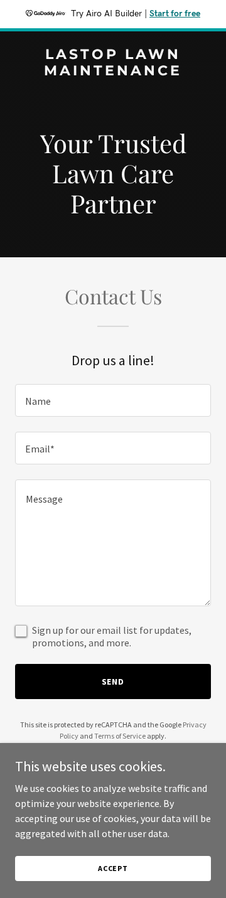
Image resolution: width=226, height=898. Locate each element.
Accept (113, 868)
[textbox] (113, 400)
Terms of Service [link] (120, 735)
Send (113, 681)
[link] (113, 71)
